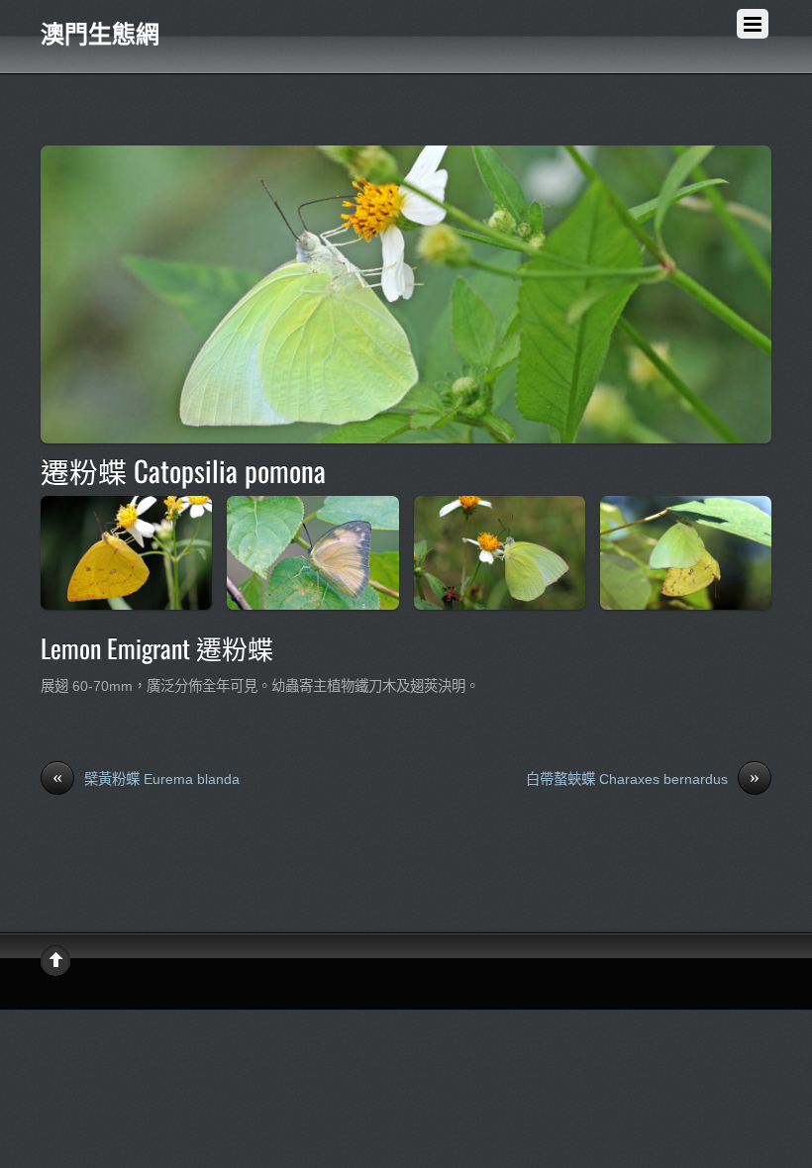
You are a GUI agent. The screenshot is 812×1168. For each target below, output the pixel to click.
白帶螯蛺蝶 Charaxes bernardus (643, 778)
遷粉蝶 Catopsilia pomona (183, 470)
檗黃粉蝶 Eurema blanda (146, 778)
